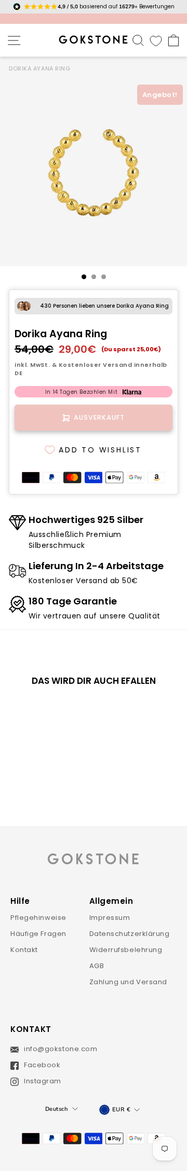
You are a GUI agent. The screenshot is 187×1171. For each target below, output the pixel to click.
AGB (96, 966)
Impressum (109, 917)
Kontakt (24, 950)
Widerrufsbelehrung (126, 950)
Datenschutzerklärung (129, 934)
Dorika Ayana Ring (39, 68)
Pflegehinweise (38, 917)
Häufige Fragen (38, 934)
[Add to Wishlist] (62, 712)
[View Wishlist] (156, 40)
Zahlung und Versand (128, 982)
